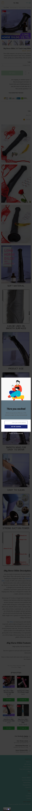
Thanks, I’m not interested (16, 433)
